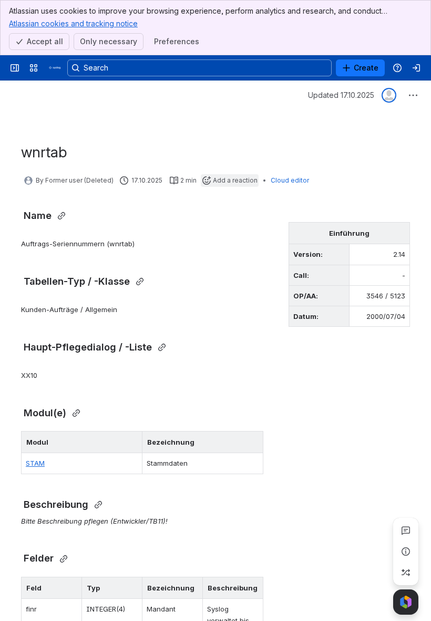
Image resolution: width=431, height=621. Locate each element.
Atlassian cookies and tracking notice (73, 23)
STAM (35, 463)
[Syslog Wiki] (54, 67)
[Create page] (405, 572)
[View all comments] (405, 530)
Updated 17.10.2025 (341, 95)
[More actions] (413, 95)
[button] (131, 442)
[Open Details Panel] (405, 551)
